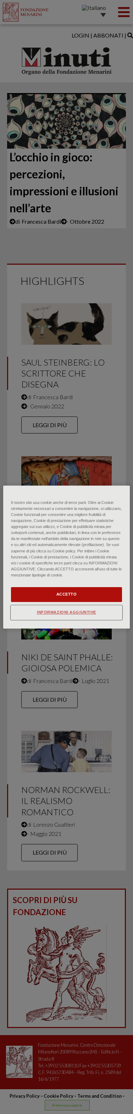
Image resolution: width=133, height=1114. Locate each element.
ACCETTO (66, 594)
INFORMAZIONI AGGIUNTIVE (66, 612)
